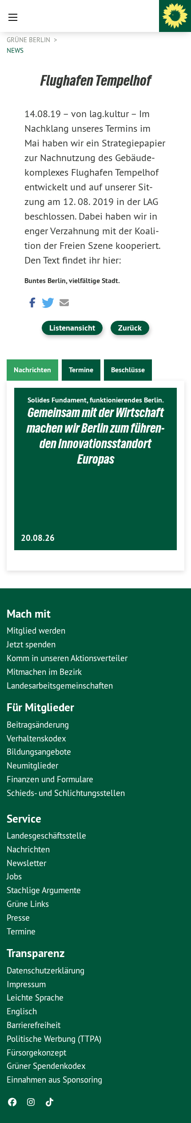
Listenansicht (72, 328)
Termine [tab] (81, 369)
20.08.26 (38, 538)
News (15, 50)
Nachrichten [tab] (32, 369)
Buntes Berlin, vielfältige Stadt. (72, 280)
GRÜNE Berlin (29, 39)
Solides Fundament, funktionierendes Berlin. (96, 400)
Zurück (130, 328)
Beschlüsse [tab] (128, 369)
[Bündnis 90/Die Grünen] (175, 16)
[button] (31, 302)
